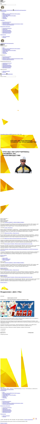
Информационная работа (6, 66)
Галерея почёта (5, 16)
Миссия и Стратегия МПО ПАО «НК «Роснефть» (11, 13)
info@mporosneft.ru (22, 10)
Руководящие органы (6, 14)
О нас (3, 12)
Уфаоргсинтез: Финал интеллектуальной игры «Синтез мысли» (15, 238)
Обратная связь (3, 34)
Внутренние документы (6, 56)
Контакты (4, 37)
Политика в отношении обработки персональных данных (12, 23)
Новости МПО (9, 134)
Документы (2, 20)
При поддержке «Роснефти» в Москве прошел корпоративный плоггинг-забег (18, 243)
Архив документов (5, 57)
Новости (4, 134)
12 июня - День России (8, 227)
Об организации (3, 11)
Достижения (4, 18)
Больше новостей (3, 255)
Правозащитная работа (6, 30)
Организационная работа (6, 31)
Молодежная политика (6, 67)
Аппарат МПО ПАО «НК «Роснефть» (9, 15)
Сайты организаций (6, 36)
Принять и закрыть (3, 423)
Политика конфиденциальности (8, 24)
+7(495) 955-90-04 (9, 10)
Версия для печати (4, 334)
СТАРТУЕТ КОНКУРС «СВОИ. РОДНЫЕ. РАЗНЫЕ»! (14, 222)
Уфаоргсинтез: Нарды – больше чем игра (11, 269)
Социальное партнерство (6, 28)
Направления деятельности (5, 26)
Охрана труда (4, 29)
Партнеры (4, 17)
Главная (1, 134)
